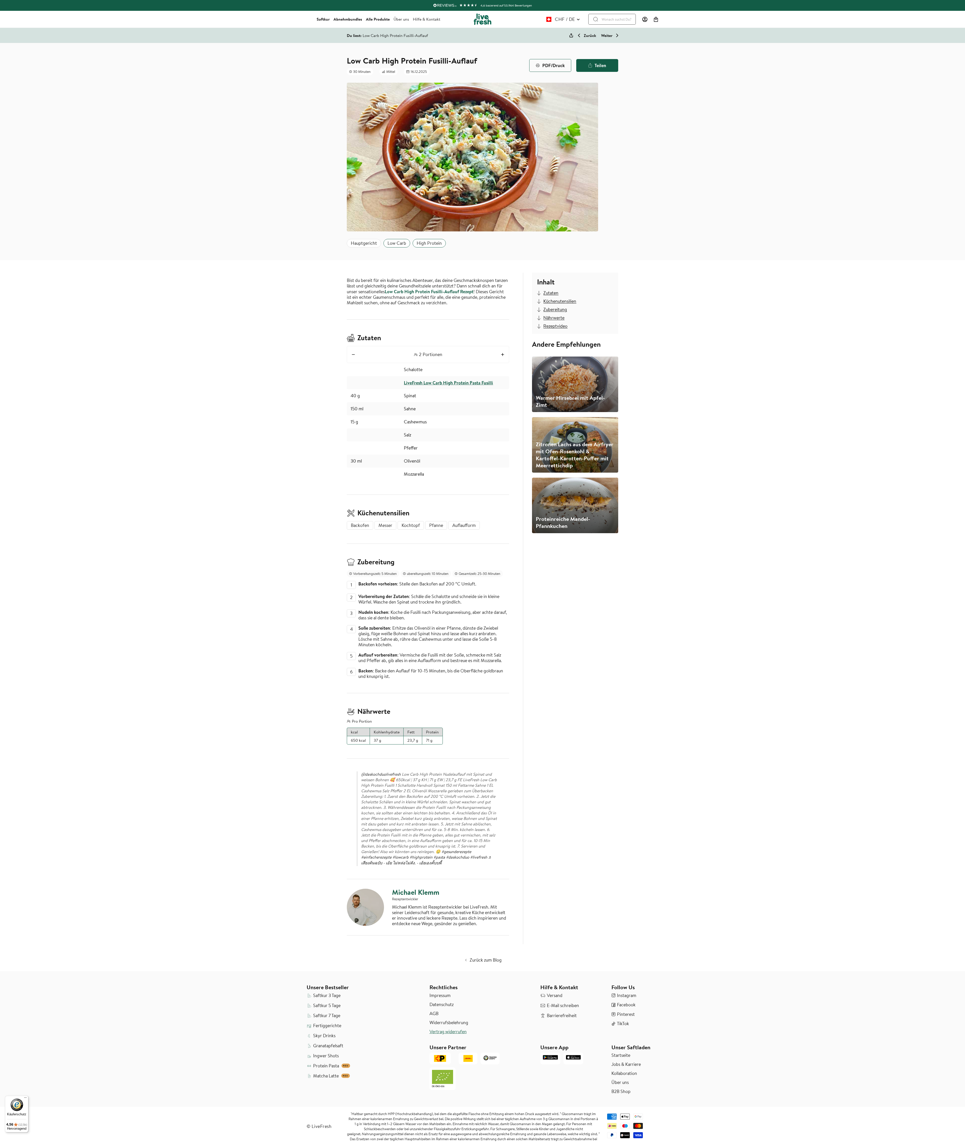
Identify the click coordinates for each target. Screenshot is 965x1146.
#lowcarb (401, 857)
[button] (655, 19)
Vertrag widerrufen (448, 1031)
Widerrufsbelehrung (448, 1022)
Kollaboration (624, 1073)
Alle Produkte (378, 19)
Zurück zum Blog (486, 960)
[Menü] (25, 1099)
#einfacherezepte (376, 857)
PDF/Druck (553, 65)
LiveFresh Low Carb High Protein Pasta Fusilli (448, 382)
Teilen (600, 65)
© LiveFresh (319, 1126)
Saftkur (323, 19)
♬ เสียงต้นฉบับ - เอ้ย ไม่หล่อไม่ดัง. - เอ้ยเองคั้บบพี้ (426, 860)
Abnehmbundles (347, 19)
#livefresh (478, 857)
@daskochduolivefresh (381, 774)
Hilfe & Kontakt (426, 19)
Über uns (401, 19)
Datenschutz (441, 1004)
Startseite (620, 1055)
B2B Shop (621, 1091)
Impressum (440, 995)
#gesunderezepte (456, 851)
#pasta (439, 857)
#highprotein (421, 857)
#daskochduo (457, 857)
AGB (434, 1013)
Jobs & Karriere (626, 1064)
